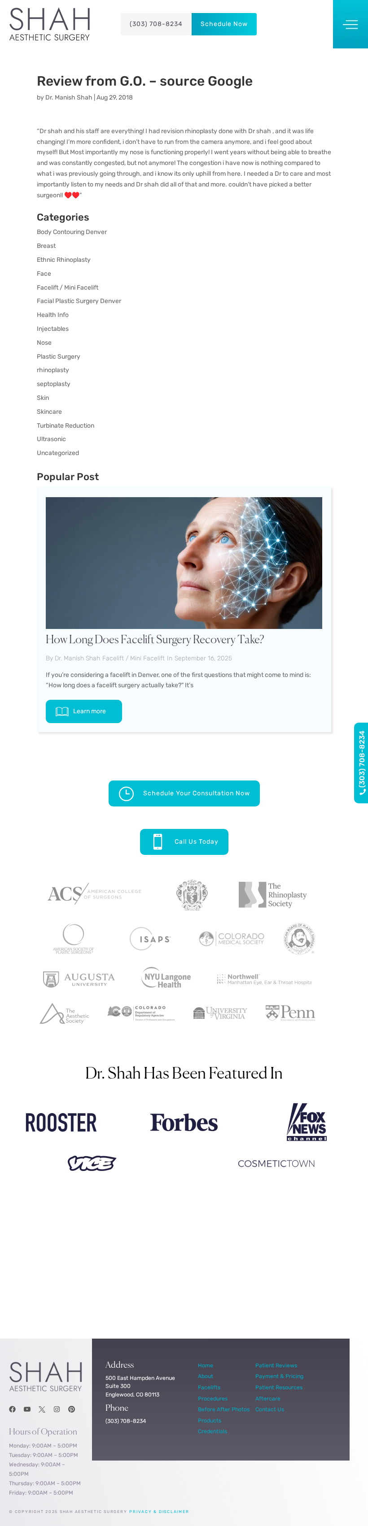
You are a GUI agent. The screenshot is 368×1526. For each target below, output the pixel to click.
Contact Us (269, 1409)
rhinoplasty (53, 370)
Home (205, 1365)
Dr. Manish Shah (68, 97)
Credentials (212, 1431)
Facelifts (209, 1387)
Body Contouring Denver (72, 232)
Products (209, 1420)
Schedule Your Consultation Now (196, 793)
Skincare (49, 412)
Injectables (53, 329)
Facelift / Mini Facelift (67, 287)
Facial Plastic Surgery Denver (79, 301)
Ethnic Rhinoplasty (64, 260)
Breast (46, 246)
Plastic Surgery (58, 356)
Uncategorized (58, 453)
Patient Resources (278, 1387)
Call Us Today (197, 841)
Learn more (89, 711)
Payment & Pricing (279, 1376)
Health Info (53, 315)
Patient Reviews (276, 1365)
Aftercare (267, 1398)
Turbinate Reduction (65, 425)
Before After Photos (224, 1409)
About (205, 1376)
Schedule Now (224, 24)
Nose (44, 343)
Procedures (213, 1398)
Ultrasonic (51, 439)
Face (44, 273)
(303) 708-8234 (156, 24)
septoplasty (53, 384)
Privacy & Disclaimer (159, 1511)
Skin (43, 398)
